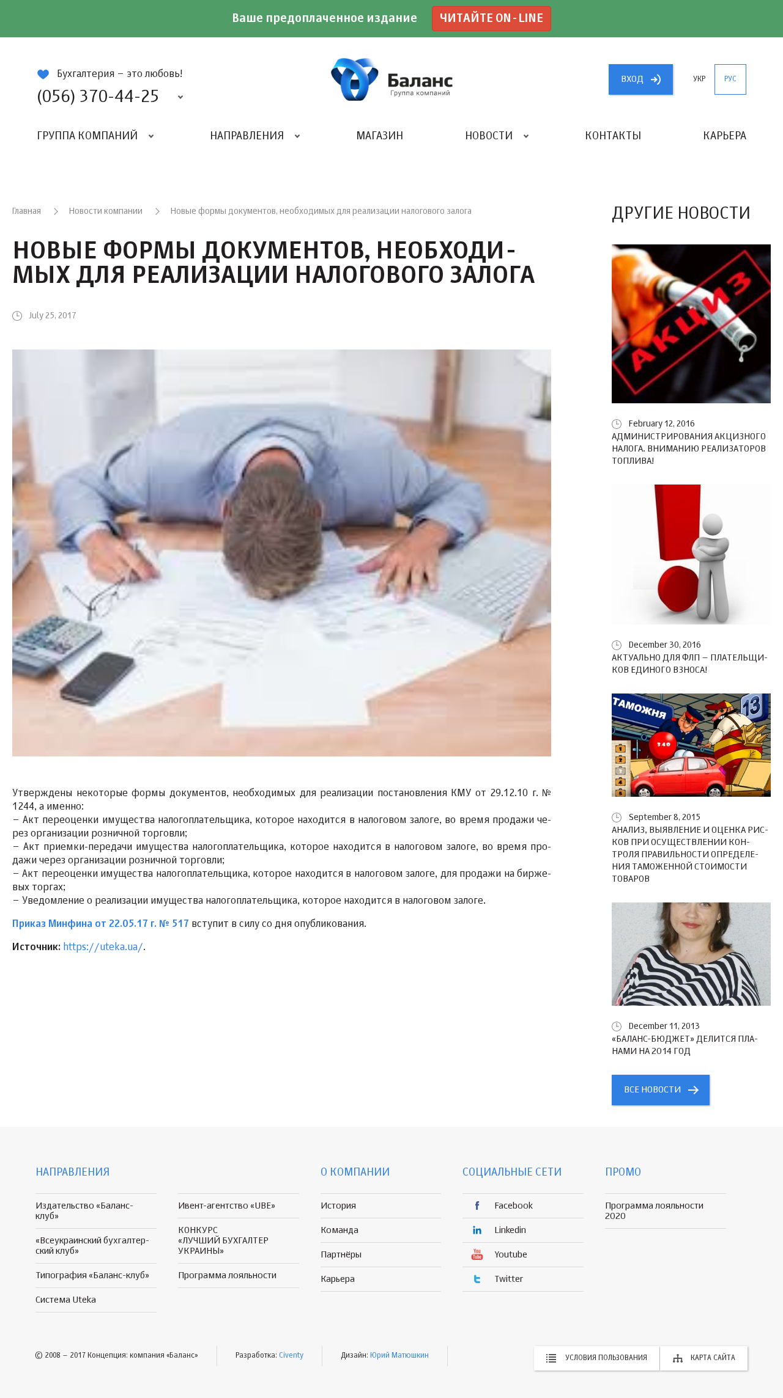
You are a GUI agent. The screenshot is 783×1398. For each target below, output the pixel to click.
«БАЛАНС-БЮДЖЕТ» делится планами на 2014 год (685, 1045)
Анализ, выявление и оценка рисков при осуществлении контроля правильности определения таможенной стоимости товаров (690, 854)
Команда (339, 1230)
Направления (247, 136)
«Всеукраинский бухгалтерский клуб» (92, 1246)
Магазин (379, 136)
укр (699, 79)
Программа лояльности (227, 1275)
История (338, 1205)
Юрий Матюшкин (399, 1356)
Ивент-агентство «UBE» (226, 1205)
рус (730, 79)
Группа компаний (87, 136)
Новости (489, 136)
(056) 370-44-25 (98, 97)
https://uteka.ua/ (103, 948)
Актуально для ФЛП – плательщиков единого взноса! (690, 664)
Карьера (724, 136)
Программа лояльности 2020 (654, 1211)
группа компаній (391, 79)
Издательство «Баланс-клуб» (84, 1211)
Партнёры (341, 1254)
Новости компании (106, 211)
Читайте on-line (491, 18)
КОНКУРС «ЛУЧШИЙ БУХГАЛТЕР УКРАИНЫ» (223, 1241)
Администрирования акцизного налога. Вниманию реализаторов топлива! (689, 449)
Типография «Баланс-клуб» (92, 1275)
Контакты (613, 136)
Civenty (291, 1356)
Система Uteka (65, 1300)
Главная (26, 211)
